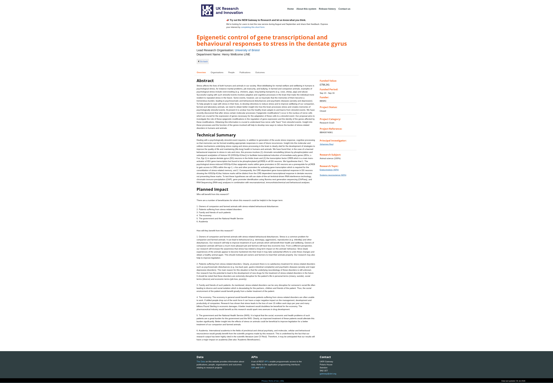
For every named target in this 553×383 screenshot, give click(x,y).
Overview (201, 72)
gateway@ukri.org (328, 373)
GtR (253, 367)
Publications (244, 72)
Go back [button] (204, 61)
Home (290, 9)
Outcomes (260, 72)
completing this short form (253, 27)
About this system (306, 9)
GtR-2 (262, 367)
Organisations (217, 72)
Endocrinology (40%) (329, 170)
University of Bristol (247, 50)
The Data (201, 361)
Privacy (264, 381)
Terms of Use (274, 381)
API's (266, 361)
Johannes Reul (326, 144)
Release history (327, 9)
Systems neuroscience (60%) (333, 175)
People (231, 72)
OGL (282, 381)
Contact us (344, 9)
